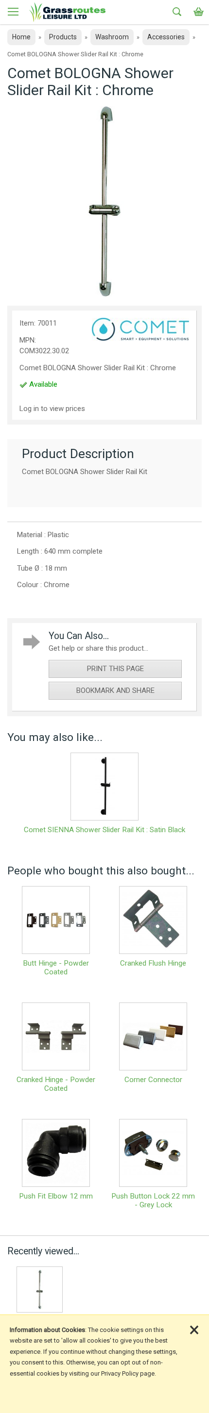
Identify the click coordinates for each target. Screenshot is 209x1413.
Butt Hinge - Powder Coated (56, 967)
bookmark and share (115, 690)
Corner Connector (153, 1079)
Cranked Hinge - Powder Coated (56, 1084)
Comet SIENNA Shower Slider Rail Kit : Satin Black (104, 829)
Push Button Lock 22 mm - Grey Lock (153, 1200)
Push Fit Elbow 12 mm (56, 1196)
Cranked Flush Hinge (153, 963)
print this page (115, 668)
